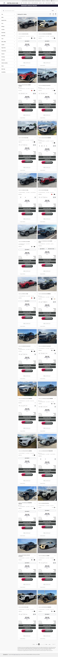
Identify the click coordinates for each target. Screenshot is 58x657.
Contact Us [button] (27, 54)
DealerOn (15, 654)
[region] (27, 49)
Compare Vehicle (22, 65)
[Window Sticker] (35, 93)
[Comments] (33, 93)
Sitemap (17, 654)
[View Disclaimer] (27, 94)
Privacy (19, 654)
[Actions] (35, 34)
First (34, 644)
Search (53, 10)
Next (46, 644)
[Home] (19, 3)
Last (49, 644)
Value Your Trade (27, 52)
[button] (36, 24)
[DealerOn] (5, 654)
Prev (37, 644)
